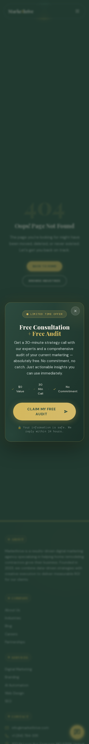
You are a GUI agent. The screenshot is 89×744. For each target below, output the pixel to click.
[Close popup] (75, 310)
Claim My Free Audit (41, 411)
